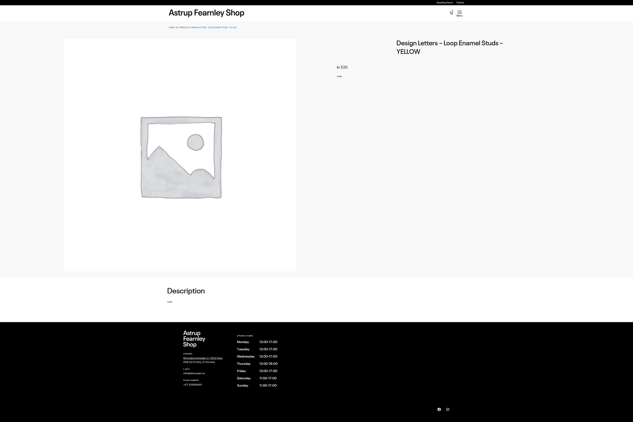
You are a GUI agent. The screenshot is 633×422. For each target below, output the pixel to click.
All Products (183, 27)
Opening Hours (445, 2)
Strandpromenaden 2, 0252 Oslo (203, 358)
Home (171, 27)
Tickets (460, 2)
